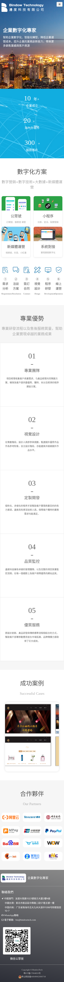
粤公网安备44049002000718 (33, 976)
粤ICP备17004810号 (32, 973)
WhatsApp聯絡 (11, 915)
